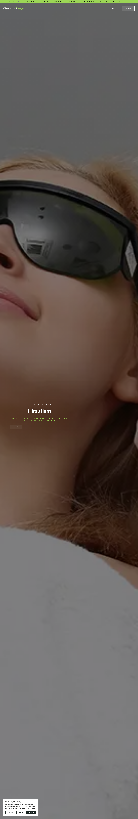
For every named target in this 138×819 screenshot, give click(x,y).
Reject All (21, 812)
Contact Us (16, 426)
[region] (20, 807)
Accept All (31, 812)
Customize (10, 812)
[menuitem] (40, 7)
